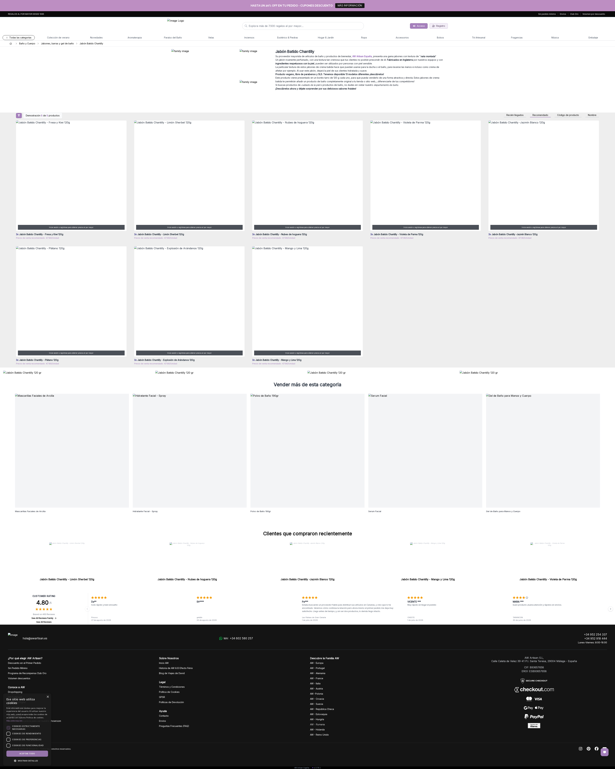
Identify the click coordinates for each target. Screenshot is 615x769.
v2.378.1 (317, 768)
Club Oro (574, 14)
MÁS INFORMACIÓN (350, 5)
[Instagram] (580, 749)
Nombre (592, 115)
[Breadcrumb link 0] (10, 43)
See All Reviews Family (42, 618)
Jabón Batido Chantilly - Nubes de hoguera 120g (187, 579)
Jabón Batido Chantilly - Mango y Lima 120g (428, 579)
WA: (238, 638)
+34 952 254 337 (595, 634)
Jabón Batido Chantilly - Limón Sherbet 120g (67, 579)
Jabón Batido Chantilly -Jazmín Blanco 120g (307, 579)
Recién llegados (515, 115)
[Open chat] (605, 752)
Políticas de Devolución (171, 702)
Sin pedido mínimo (547, 14)
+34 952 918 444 (595, 638)
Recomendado (540, 115)
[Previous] (87, 608)
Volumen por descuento (593, 14)
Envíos (563, 14)
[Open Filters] (19, 115)
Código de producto (568, 115)
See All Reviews (44, 622)
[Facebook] (596, 749)
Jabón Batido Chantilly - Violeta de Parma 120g (548, 579)
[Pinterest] (588, 749)
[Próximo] (610, 608)
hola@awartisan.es (35, 638)
